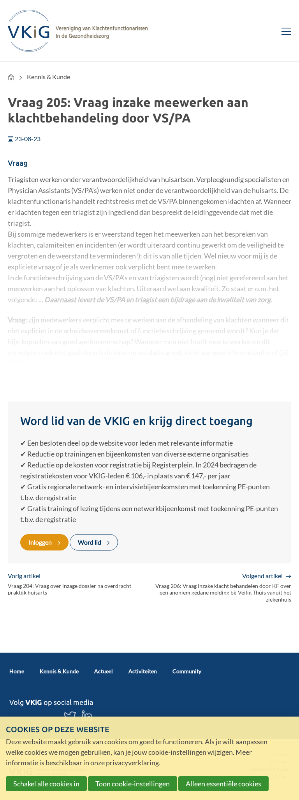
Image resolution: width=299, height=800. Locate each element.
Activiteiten (142, 671)
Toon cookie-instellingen (132, 783)
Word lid (89, 542)
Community (186, 671)
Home (11, 77)
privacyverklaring (132, 762)
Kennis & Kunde (48, 76)
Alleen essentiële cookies (223, 783)
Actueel (103, 671)
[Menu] (283, 30)
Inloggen (40, 542)
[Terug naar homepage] (78, 30)
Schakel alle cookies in (46, 783)
